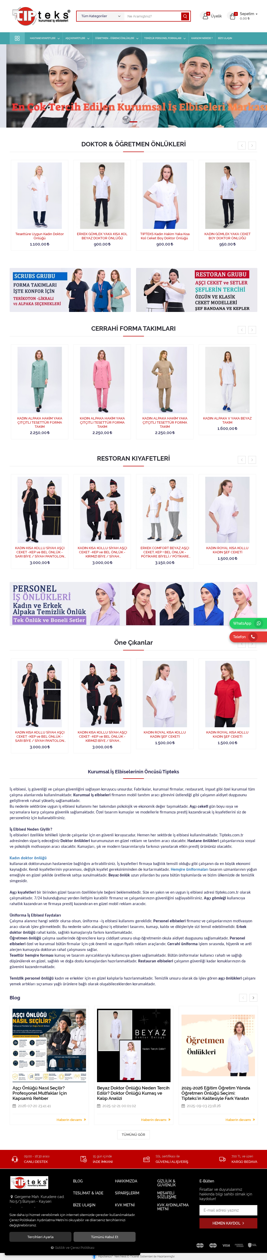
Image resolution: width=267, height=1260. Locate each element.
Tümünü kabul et (104, 1237)
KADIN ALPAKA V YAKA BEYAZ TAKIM (227, 420)
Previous (242, 145)
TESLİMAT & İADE (88, 1193)
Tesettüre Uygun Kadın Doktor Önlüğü (39, 236)
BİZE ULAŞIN (225, 38)
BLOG (78, 1181)
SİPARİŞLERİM (127, 1193)
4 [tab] (140, 121)
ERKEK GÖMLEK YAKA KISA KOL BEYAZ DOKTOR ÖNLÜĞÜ (102, 236)
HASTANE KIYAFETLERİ (42, 38)
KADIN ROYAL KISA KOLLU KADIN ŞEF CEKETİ (227, 550)
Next (252, 145)
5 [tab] (144, 121)
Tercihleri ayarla (40, 1237)
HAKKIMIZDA (126, 1181)
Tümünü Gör (133, 1135)
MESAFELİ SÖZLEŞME (166, 1195)
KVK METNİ (125, 1205)
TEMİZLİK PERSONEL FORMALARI (162, 38)
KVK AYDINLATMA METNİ (173, 1207)
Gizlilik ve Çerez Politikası (74, 1248)
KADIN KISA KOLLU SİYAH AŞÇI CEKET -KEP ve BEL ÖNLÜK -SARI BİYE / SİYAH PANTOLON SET (39, 552)
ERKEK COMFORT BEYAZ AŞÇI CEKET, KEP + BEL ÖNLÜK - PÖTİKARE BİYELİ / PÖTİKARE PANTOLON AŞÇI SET (165, 552)
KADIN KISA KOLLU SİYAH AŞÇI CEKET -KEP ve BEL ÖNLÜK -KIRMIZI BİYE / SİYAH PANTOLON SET (102, 552)
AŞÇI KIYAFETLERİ (75, 38)
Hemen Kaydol (227, 1223)
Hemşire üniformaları (189, 870)
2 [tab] (127, 121)
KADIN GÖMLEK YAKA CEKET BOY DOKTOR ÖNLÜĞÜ (227, 236)
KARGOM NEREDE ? (202, 38)
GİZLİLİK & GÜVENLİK (166, 1183)
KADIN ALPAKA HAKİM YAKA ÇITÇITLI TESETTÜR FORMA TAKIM (39, 422)
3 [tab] (133, 121)
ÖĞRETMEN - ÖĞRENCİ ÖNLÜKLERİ (114, 38)
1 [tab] (123, 121)
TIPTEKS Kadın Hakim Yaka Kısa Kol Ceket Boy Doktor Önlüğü (165, 236)
